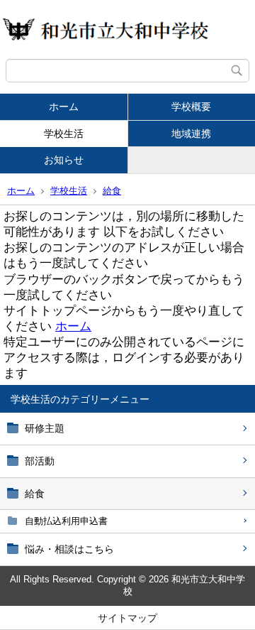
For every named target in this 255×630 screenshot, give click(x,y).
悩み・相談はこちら (69, 549)
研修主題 (44, 428)
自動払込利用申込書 (66, 521)
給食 (112, 190)
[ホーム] (127, 29)
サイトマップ (127, 618)
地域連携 (191, 133)
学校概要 (191, 106)
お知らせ (64, 159)
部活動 (40, 461)
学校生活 (64, 133)
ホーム (64, 106)
